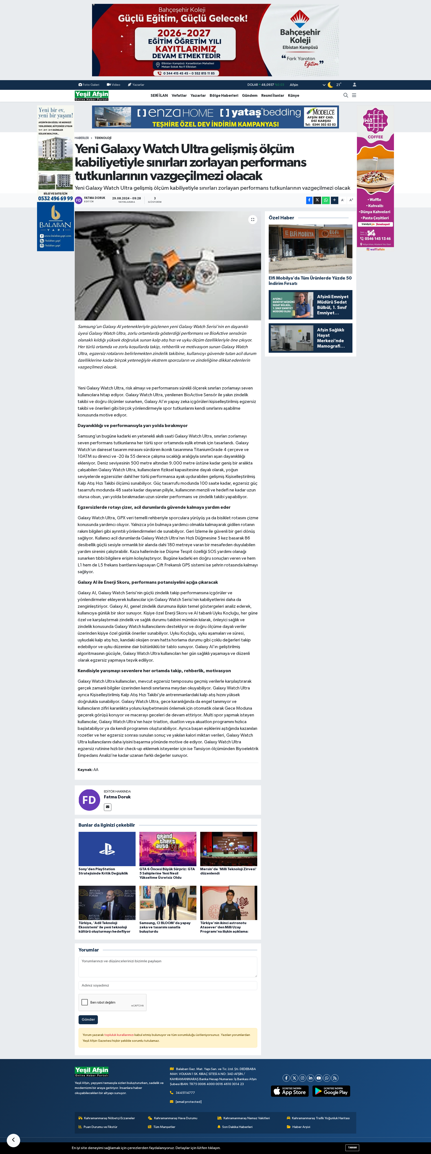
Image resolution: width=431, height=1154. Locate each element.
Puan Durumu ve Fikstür (100, 1127)
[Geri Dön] (13, 1140)
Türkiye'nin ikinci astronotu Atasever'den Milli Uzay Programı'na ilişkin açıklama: (224, 927)
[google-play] (331, 1091)
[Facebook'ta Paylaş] (309, 200)
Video (116, 84)
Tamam (352, 1147)
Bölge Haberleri (224, 95)
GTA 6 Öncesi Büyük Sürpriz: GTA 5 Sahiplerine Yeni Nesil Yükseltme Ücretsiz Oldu (167, 873)
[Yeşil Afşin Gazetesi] (91, 95)
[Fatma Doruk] (89, 800)
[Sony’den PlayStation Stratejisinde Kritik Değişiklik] (107, 849)
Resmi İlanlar (272, 95)
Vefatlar (179, 95)
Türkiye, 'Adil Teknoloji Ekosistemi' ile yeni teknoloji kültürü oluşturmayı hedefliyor (104, 927)
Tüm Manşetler (164, 1127)
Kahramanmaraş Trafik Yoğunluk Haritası (321, 1118)
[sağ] (375, 178)
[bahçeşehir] (215, 40)
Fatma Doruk (117, 797)
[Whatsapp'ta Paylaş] (326, 200)
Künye (293, 95)
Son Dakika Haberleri (237, 1127)
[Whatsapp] (326, 1078)
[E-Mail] (107, 807)
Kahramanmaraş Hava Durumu (175, 1118)
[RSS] (335, 1078)
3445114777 (185, 1093)
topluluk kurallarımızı (119, 1035)
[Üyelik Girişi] (352, 85)
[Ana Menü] (354, 96)
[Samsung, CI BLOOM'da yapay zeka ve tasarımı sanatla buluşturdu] (167, 903)
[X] (294, 1078)
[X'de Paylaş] (317, 200)
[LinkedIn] (310, 1078)
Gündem (249, 95)
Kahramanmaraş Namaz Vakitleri (247, 1118)
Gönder (88, 1020)
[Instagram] (302, 1078)
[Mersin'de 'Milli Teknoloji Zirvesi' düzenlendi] (228, 849)
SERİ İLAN (159, 95)
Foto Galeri (91, 84)
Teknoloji (103, 138)
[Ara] (346, 96)
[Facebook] (286, 1078)
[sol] (55, 178)
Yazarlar (138, 84)
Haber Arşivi (301, 1127)
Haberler (82, 138)
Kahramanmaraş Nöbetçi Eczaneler (109, 1118)
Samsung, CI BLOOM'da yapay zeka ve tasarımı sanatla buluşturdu (165, 927)
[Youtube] (318, 1078)
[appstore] (290, 1091)
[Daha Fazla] (334, 200)
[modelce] (215, 117)
